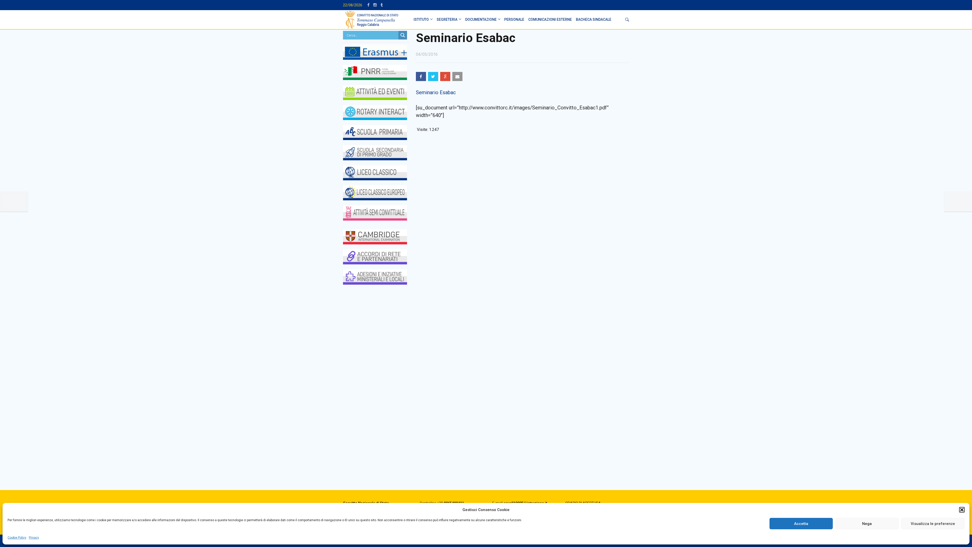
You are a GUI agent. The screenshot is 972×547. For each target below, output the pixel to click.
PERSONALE (514, 19)
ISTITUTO (421, 19)
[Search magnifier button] (402, 35)
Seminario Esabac (436, 92)
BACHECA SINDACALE (593, 19)
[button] (961, 509)
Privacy (34, 537)
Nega (867, 523)
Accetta (801, 523)
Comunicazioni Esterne (550, 19)
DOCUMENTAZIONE (481, 19)
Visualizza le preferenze (933, 523)
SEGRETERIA (447, 19)
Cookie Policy (17, 537)
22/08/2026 (352, 5)
